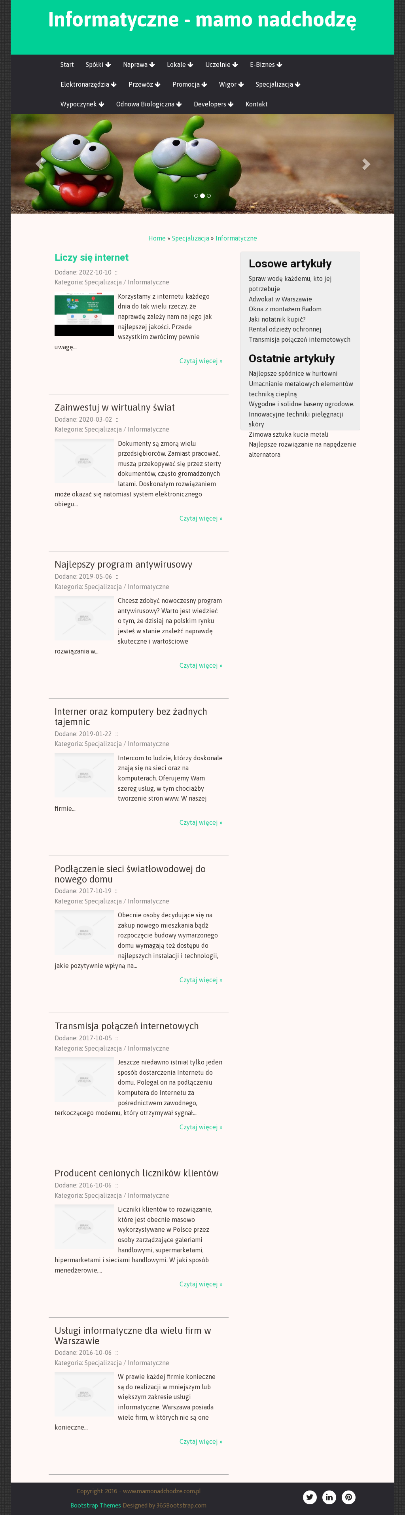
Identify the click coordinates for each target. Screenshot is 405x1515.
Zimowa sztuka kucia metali (289, 434)
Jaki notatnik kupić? (277, 319)
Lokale (177, 64)
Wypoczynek (79, 104)
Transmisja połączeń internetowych (299, 339)
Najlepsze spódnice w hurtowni (293, 373)
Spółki (95, 64)
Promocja (186, 84)
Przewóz (142, 84)
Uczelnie (218, 64)
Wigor (228, 84)
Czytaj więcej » (201, 360)
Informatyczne (236, 238)
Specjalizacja (275, 84)
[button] (39, 164)
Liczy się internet (92, 257)
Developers (211, 104)
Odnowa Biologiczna (146, 104)
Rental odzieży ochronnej (285, 329)
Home (157, 238)
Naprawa (136, 64)
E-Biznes (263, 64)
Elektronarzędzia (86, 84)
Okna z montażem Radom (285, 308)
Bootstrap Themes (95, 1505)
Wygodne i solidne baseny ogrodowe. (301, 403)
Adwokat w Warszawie (280, 299)
